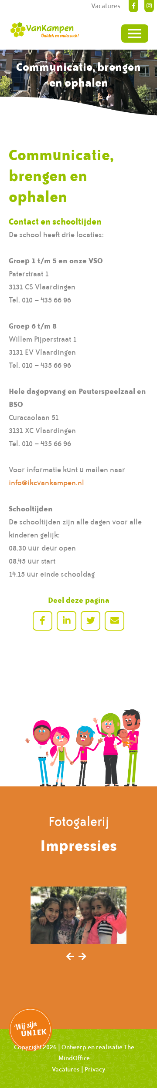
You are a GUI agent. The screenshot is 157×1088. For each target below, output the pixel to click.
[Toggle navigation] (134, 33)
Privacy (95, 1069)
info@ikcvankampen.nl (46, 482)
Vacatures (66, 1069)
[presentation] (70, 957)
